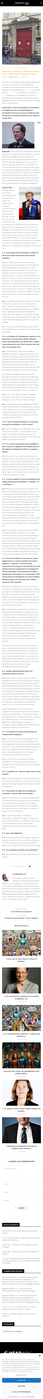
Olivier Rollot (13, 77)
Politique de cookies (13, 1396)
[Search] (41, 3)
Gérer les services (21, 1375)
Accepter (22, 1380)
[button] (40, 1356)
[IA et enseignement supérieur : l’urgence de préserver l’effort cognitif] (21, 1018)
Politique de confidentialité (27, 1396)
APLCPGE (28, 90)
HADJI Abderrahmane (9, 1277)
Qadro (4, 1314)
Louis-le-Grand (13, 93)
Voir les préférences (21, 1392)
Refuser (21, 1386)
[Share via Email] (29, 866)
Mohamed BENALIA (8, 1289)
